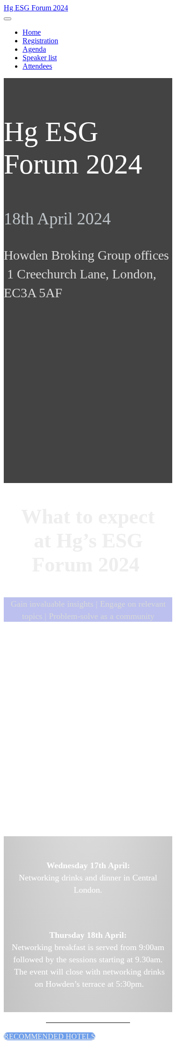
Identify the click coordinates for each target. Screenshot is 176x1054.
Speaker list (40, 58)
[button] (49, 1036)
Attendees (37, 66)
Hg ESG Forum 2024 (36, 8)
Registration (40, 41)
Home (32, 32)
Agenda (34, 49)
